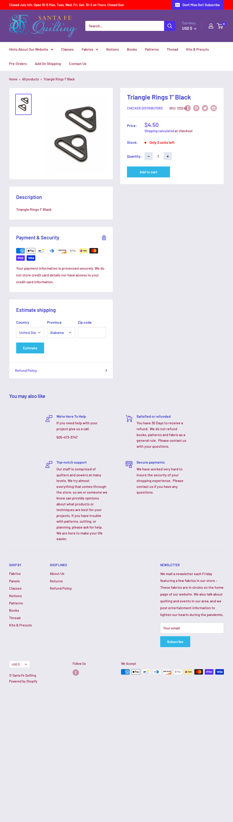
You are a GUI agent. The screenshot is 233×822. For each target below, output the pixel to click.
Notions (112, 49)
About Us (57, 573)
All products (30, 79)
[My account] (211, 25)
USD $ (16, 664)
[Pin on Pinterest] (196, 107)
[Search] (169, 26)
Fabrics (87, 49)
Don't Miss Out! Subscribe (201, 5)
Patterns (152, 49)
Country (22, 322)
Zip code (85, 322)
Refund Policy (26, 370)
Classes (67, 49)
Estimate (30, 348)
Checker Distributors (145, 108)
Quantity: (134, 156)
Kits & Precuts (197, 49)
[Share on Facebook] (188, 107)
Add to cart (148, 172)
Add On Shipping (48, 63)
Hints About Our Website (28, 49)
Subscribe (175, 641)
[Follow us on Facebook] (76, 672)
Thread (172, 49)
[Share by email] (213, 107)
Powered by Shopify (23, 681)
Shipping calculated (159, 131)
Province (54, 322)
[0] (220, 26)
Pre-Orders (18, 63)
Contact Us (77, 63)
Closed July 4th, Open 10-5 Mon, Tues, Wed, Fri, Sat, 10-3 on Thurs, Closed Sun (66, 5)
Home (13, 79)
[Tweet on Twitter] (205, 107)
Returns (56, 581)
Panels (14, 581)
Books (132, 49)
